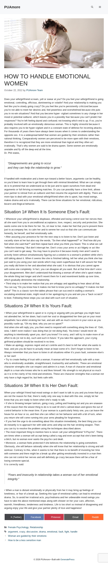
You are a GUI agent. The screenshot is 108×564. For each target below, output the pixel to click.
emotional (52, 531)
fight (67, 531)
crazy (22, 531)
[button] (92, 7)
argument (13, 531)
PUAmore (12, 7)
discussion (32, 531)
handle (73, 531)
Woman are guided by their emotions (27, 536)
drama (42, 531)
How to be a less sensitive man (24, 540)
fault (61, 531)
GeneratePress (67, 559)
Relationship (36, 527)
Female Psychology (18, 527)
